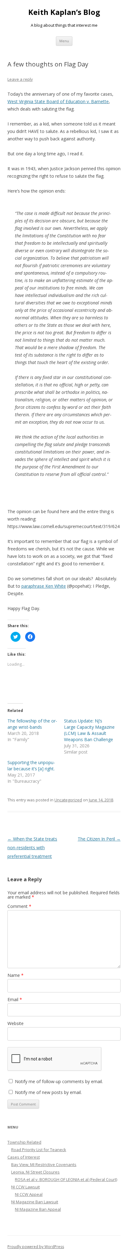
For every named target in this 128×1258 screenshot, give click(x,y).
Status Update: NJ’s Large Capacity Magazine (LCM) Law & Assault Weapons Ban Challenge (89, 730)
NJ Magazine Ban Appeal (38, 1209)
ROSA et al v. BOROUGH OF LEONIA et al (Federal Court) (66, 1179)
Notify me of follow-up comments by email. (59, 1081)
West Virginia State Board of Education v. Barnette (58, 101)
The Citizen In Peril (99, 839)
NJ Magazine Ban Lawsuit (34, 1202)
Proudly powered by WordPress (35, 1246)
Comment (19, 906)
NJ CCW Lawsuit (25, 1187)
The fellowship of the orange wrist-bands (32, 724)
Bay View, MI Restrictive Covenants (43, 1164)
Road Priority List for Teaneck (38, 1149)
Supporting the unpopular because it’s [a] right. (31, 765)
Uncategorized (68, 800)
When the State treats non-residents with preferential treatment (32, 847)
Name (15, 975)
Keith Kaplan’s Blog (64, 12)
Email (14, 999)
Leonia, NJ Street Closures (35, 1172)
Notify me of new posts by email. (48, 1092)
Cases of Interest (23, 1157)
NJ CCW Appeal (29, 1194)
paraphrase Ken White (43, 586)
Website (15, 1023)
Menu (64, 41)
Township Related (24, 1142)
